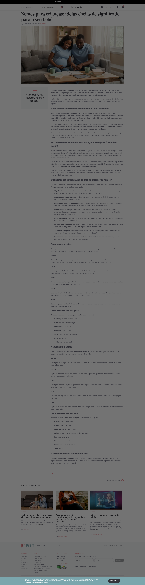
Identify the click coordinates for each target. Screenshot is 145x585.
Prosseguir (114, 580)
